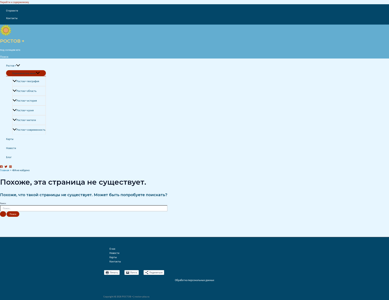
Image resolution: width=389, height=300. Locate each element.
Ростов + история (27, 100)
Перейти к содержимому (14, 2)
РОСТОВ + (12, 41)
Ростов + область (26, 91)
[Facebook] (1, 167)
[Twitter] (6, 167)
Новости (11, 148)
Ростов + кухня (25, 110)
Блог (9, 157)
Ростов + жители (26, 120)
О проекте (12, 10)
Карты (10, 139)
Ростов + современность (31, 129)
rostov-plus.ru (142, 296)
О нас (112, 248)
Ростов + (11, 65)
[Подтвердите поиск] (3, 214)
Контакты (12, 18)
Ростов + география (28, 81)
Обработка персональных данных (194, 280)
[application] (18, 65)
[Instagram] (10, 167)
